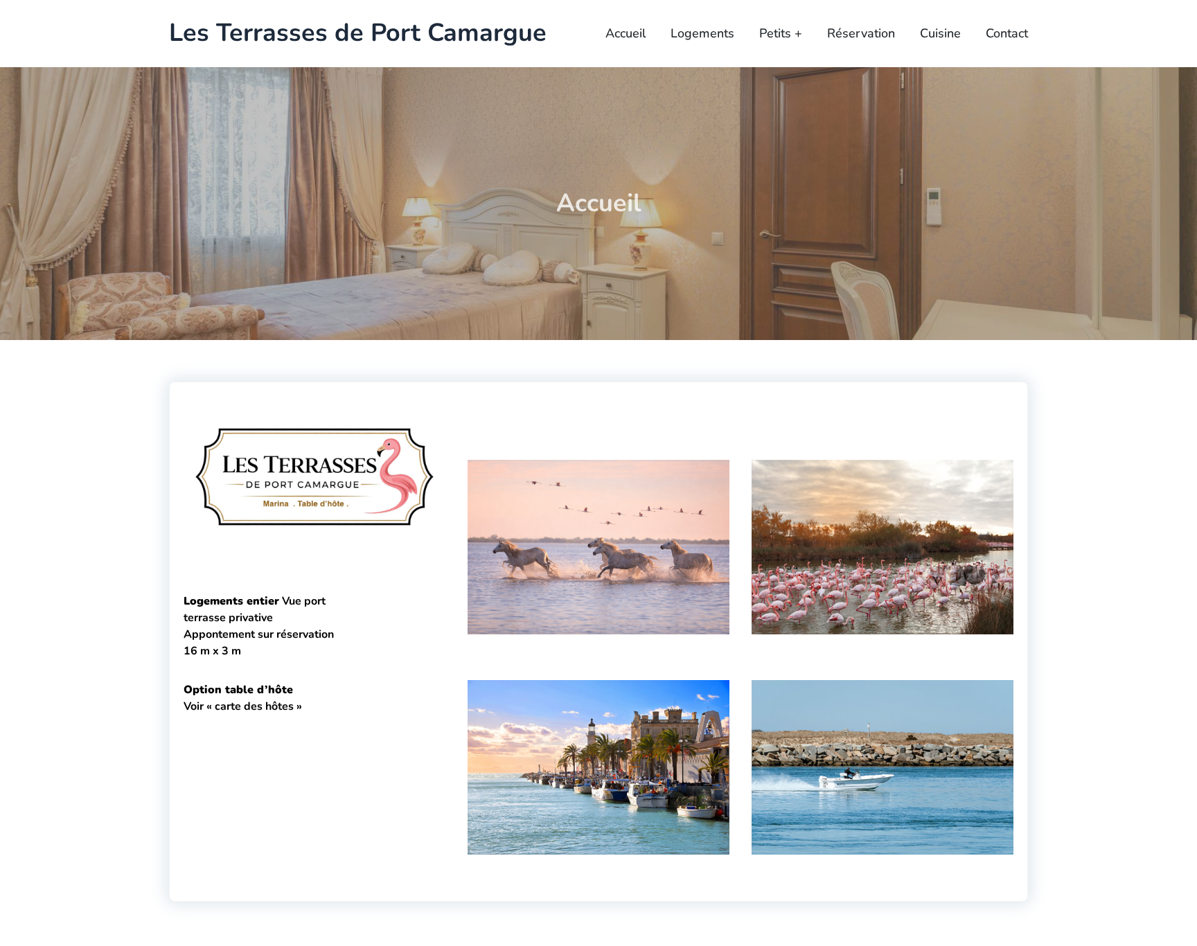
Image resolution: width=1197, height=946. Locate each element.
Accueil (625, 33)
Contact (1007, 33)
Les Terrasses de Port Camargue (358, 33)
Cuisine (940, 33)
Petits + (780, 33)
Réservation (861, 33)
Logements (702, 33)
